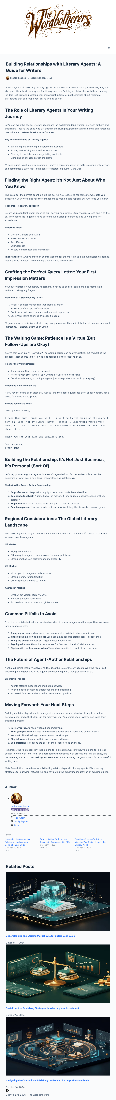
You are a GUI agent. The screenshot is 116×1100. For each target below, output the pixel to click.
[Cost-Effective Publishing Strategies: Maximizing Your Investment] (58, 973)
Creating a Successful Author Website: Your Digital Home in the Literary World (90, 842)
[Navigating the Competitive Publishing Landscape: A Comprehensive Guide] (58, 1046)
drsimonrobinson (20, 806)
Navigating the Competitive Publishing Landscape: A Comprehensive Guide (17, 842)
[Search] (109, 48)
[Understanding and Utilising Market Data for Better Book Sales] (58, 901)
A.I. (51, 78)
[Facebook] (7, 1091)
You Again (19, 817)
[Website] (27, 809)
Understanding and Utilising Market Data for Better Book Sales (40, 935)
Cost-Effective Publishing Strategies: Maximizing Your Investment (42, 1008)
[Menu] (58, 48)
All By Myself (21, 821)
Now (16, 825)
